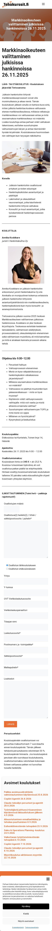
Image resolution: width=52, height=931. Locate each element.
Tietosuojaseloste (32, 927)
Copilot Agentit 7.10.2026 (17, 844)
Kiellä (26, 913)
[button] (48, 879)
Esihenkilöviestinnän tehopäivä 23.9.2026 (26, 826)
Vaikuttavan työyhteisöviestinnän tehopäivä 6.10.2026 (21, 838)
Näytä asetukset (26, 921)
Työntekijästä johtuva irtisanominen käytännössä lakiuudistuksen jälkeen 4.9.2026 (23, 812)
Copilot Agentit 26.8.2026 (17, 798)
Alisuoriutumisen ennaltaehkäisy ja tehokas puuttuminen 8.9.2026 (22, 820)
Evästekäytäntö (18, 927)
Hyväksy (26, 906)
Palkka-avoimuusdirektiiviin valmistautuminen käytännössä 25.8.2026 (26, 793)
